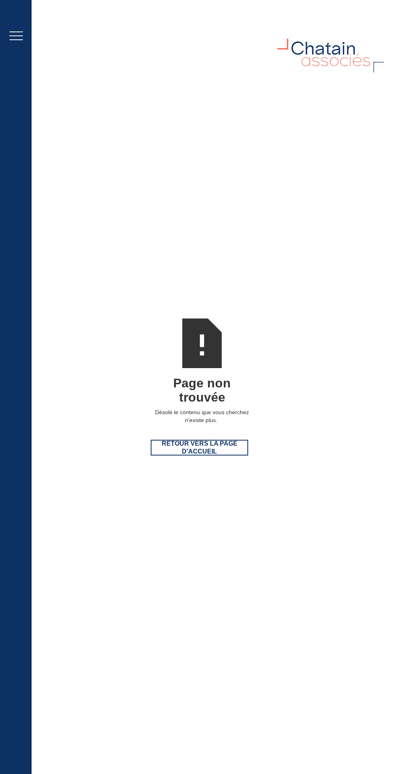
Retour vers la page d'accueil (200, 447)
